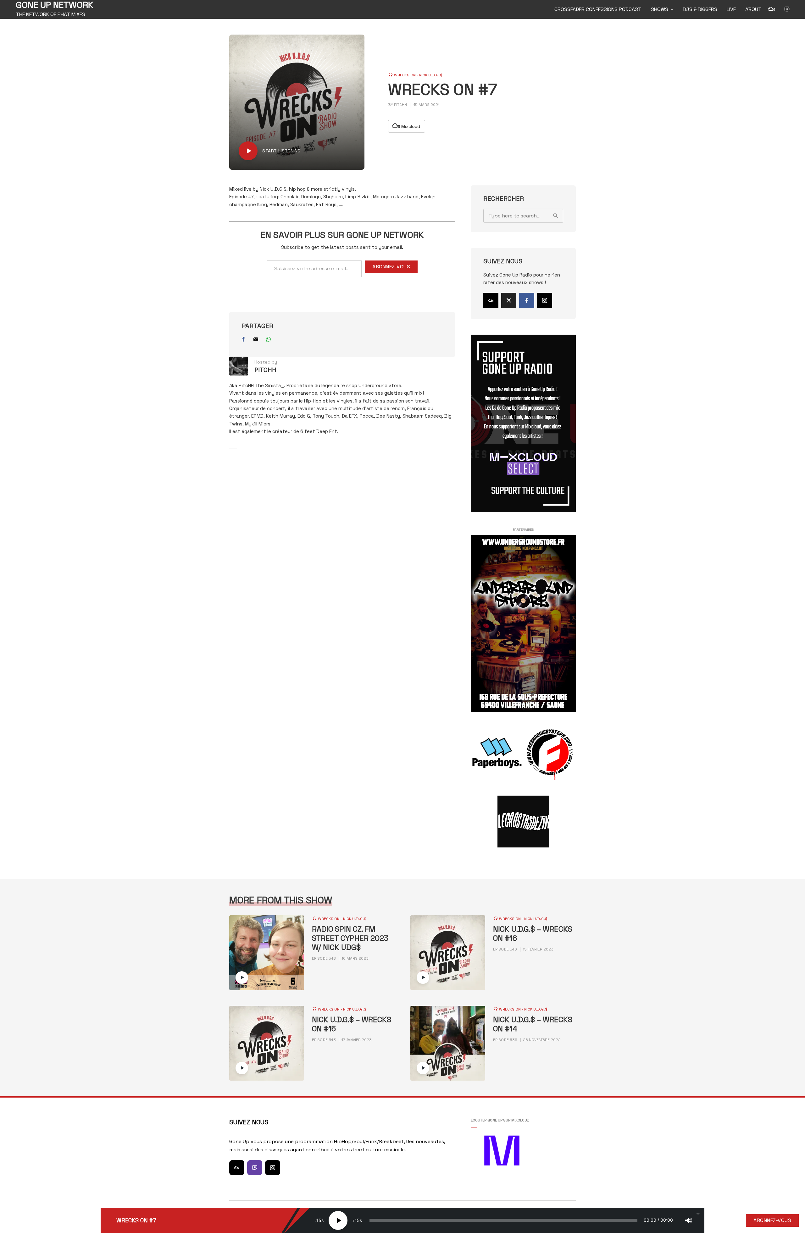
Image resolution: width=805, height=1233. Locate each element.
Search (555, 216)
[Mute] (688, 1220)
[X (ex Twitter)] (508, 300)
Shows (659, 9)
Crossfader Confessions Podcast (597, 9)
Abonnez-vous (391, 266)
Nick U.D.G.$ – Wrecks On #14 (532, 1024)
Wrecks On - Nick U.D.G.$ (418, 75)
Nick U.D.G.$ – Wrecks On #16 (532, 934)
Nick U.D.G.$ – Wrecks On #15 (351, 1024)
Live (731, 9)
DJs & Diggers (700, 9)
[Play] (338, 1220)
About (753, 9)
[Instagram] (544, 300)
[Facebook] (526, 300)
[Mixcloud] (490, 300)
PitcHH (400, 104)
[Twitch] (254, 1167)
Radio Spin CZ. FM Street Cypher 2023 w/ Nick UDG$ (350, 938)
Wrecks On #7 (136, 1220)
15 (318, 1220)
